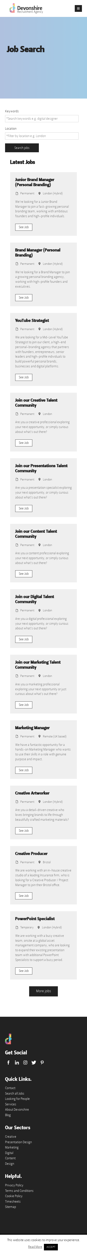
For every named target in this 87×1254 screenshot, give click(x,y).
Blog (8, 1115)
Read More (35, 1247)
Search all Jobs (14, 1093)
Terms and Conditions (19, 1191)
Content (10, 1158)
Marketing (12, 1147)
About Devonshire (17, 1109)
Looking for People (17, 1099)
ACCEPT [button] (50, 1247)
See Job (24, 227)
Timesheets (13, 1201)
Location (10, 128)
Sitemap (10, 1207)
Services (10, 1104)
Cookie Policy (14, 1196)
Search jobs (22, 148)
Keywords (12, 111)
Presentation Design (18, 1142)
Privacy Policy (14, 1185)
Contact (10, 1088)
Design (9, 1164)
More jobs (43, 990)
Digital (9, 1153)
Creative (10, 1137)
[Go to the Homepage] (8, 1043)
